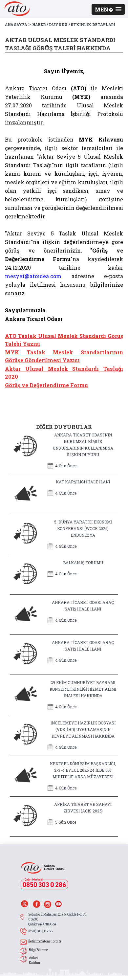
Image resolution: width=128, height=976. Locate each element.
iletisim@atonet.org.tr (44, 941)
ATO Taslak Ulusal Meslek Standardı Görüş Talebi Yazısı (64, 339)
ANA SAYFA (16, 24)
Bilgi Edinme (38, 950)
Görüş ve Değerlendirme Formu (46, 385)
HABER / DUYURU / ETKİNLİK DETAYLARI (73, 24)
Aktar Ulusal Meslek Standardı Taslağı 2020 (64, 372)
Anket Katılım (34, 960)
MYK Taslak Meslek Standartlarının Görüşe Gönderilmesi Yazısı (64, 356)
